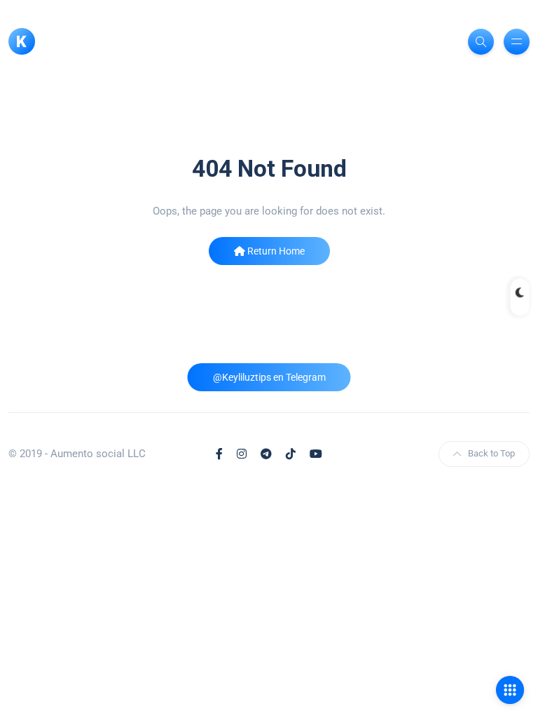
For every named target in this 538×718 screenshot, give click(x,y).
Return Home (275, 251)
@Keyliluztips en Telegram (269, 377)
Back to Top (491, 453)
